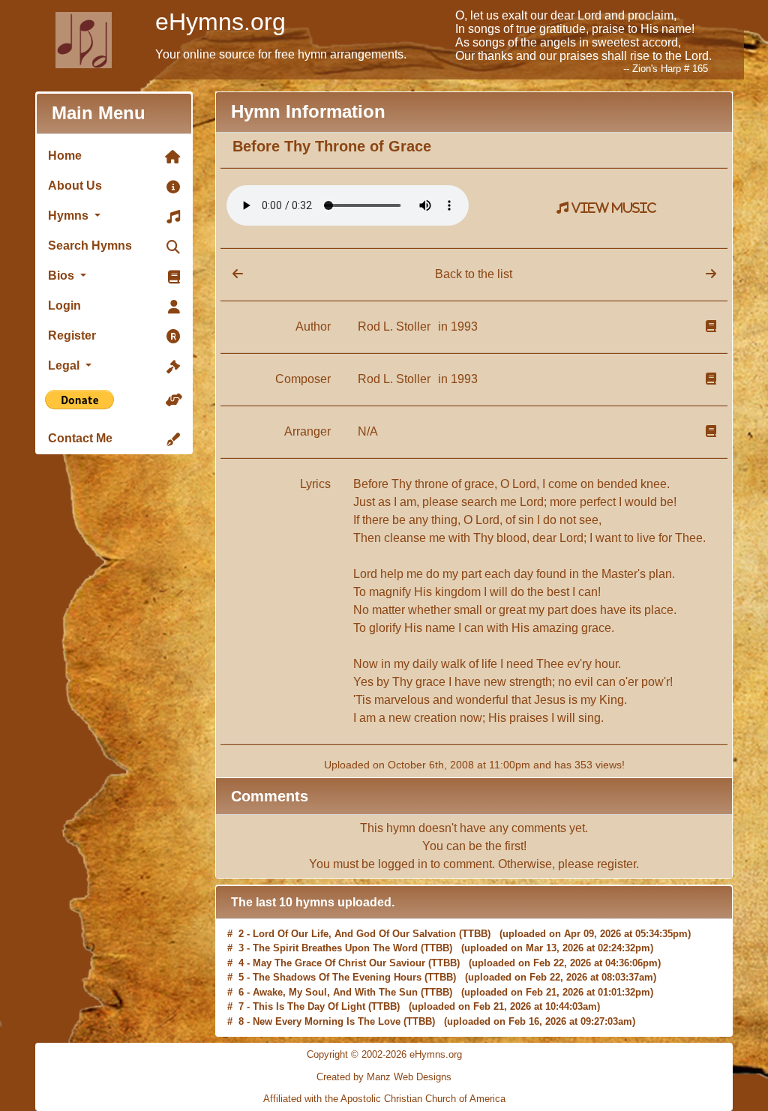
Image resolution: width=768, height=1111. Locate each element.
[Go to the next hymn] (711, 274)
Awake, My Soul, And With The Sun (335, 978)
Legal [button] (65, 365)
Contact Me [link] (80, 438)
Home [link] (65, 155)
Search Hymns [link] (90, 245)
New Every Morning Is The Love (326, 1008)
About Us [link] (75, 185)
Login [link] (64, 305)
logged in (403, 864)
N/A (368, 431)
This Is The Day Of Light (309, 993)
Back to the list (473, 274)
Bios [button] (62, 275)
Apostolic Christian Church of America (423, 1098)
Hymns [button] (70, 215)
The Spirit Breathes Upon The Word (335, 934)
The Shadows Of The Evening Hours (337, 963)
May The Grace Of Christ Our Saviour (339, 949)
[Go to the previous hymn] (231, 274)
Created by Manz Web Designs (384, 1077)
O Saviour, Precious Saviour (319, 1022)
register (616, 864)
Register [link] (72, 335)
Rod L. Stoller (396, 326)
